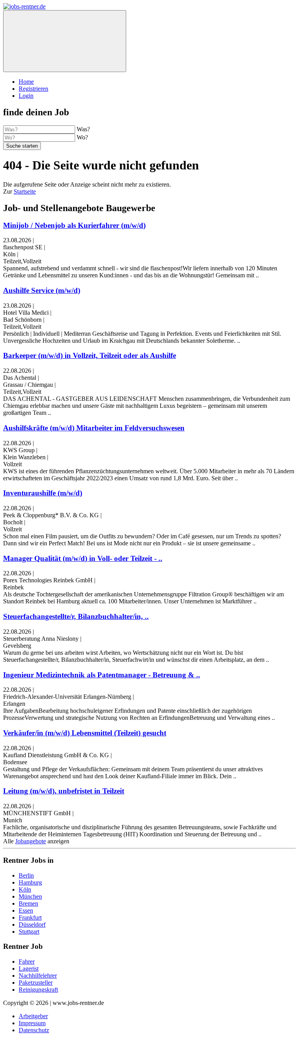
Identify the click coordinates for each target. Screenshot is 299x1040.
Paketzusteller (36, 982)
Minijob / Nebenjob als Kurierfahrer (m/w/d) (74, 225)
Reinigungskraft (38, 989)
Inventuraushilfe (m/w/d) (42, 493)
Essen (26, 910)
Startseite (25, 191)
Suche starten (22, 146)
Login (26, 95)
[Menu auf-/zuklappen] (64, 41)
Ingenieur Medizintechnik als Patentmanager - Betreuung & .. (101, 675)
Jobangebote (30, 841)
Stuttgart (29, 931)
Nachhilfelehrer (38, 975)
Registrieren (33, 88)
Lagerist (29, 968)
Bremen (28, 903)
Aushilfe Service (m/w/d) (41, 290)
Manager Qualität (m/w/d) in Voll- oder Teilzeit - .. (82, 558)
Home (26, 81)
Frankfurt (30, 917)
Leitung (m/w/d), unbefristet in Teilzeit (63, 791)
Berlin (26, 875)
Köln (25, 889)
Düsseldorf (32, 924)
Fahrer (27, 961)
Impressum (32, 1023)
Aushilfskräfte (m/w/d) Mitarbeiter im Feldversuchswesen (94, 428)
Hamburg (30, 882)
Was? (83, 129)
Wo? (82, 137)
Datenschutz (34, 1030)
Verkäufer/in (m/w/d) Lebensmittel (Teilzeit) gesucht (84, 733)
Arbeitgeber (33, 1016)
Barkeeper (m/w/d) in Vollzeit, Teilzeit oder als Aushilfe (89, 355)
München (30, 896)
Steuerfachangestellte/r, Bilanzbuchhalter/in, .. (76, 616)
